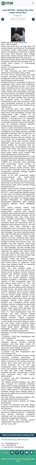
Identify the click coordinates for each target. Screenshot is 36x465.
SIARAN (13, 19)
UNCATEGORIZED (20, 19)
